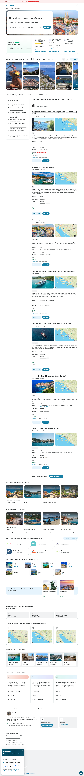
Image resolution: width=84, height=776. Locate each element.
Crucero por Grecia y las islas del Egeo (14, 735)
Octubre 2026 (11, 695)
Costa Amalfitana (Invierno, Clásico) (14, 742)
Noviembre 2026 (11, 699)
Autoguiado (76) (27, 532)
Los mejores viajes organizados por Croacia (17, 105)
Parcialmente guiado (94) (11, 532)
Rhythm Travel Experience (45, 149)
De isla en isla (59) (46, 532)
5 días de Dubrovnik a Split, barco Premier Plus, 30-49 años (69, 51)
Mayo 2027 (58, 699)
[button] (55, 157)
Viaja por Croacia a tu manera (16, 110)
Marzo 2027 (59, 691)
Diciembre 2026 (35, 691)
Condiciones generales (30, 773)
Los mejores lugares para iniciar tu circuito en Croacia (17, 116)
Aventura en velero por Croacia (54, 51)
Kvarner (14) (27, 502)
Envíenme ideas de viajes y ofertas (12, 762)
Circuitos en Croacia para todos (17, 130)
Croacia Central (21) (10, 502)
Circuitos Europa (11, 8)
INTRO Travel (42, 203)
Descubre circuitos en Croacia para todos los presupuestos (17, 120)
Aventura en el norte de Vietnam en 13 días (15, 744)
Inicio (7, 8)
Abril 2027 (58, 695)
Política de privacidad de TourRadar (13, 770)
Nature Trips (42, 457)
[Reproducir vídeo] (14, 76)
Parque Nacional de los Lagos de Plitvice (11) (49, 503)
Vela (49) (8, 529)
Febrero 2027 (35, 699)
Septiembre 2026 (11, 691)
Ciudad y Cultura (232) (66, 529)
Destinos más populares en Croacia (18, 107)
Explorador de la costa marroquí (13, 738)
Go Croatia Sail (43, 305)
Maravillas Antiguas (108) (29, 529)
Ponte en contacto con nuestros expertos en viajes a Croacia (19, 136)
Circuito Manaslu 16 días (11, 740)
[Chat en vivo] (81, 773)
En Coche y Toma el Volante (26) (68, 532)
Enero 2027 (34, 695)
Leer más (36, 49)
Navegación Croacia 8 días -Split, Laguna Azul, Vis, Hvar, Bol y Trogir (41, 51)
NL (24, 766)
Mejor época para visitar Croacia (17, 132)
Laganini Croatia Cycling (44, 411)
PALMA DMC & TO (43, 254)
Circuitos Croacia (17, 8)
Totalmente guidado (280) (48, 529)
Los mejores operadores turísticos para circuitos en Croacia (18, 113)
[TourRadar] (10, 5)
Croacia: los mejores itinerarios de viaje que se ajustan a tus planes (18, 128)
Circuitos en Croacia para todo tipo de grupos (18, 124)
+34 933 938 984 (64, 724)
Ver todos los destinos (44, 406)
